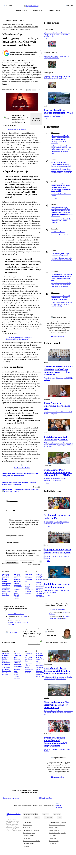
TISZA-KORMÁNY (54, 11)
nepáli (45, 106)
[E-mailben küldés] (45, 89)
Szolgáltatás (48, 817)
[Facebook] (31, 615)
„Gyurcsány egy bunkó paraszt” (16, 129)
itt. (24, 122)
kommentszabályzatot (16, 527)
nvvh (26, 571)
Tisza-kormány (55, 133)
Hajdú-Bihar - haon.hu (28, 843)
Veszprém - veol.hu (53, 841)
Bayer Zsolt (49, 629)
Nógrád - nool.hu (53, 827)
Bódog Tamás (48, 29)
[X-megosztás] (49, 89)
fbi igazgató (51, 631)
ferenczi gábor (5, 571)
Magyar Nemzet (11, 20)
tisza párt (54, 250)
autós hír (46, 698)
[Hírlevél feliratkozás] (39, 612)
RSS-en (11, 624)
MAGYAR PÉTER (37, 11)
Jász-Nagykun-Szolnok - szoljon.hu (57, 822)
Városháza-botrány (25, 29)
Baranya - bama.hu (27, 825)
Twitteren (10, 618)
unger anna (54, 271)
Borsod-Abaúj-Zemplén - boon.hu (31, 830)
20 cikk (35, 487)
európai (46, 579)
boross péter (54, 229)
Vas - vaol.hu (52, 838)
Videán (19, 622)
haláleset (53, 159)
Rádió (59, 817)
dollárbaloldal (28, 24)
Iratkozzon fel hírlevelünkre (16, 614)
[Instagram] (35, 615)
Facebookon (24, 616)
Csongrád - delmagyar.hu (29, 833)
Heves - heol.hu (26, 846)
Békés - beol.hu (26, 827)
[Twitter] (39, 615)
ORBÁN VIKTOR (21, 11)
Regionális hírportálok (31, 814)
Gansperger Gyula (7, 27)
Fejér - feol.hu (26, 838)
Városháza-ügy (6, 24)
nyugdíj (53, 181)
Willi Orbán (47, 733)
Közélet (45, 814)
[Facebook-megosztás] (53, 89)
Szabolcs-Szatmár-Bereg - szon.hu (57, 833)
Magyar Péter (47, 465)
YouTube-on (24, 622)
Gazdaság (57, 814)
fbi (14, 571)
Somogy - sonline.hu (54, 830)
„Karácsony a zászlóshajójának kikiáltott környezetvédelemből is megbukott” (19, 338)
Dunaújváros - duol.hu (28, 835)
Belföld (22, 20)
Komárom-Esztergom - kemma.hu (57, 825)
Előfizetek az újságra (45, 798)
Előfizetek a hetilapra (58, 336)
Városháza (5, 29)
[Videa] (31, 618)
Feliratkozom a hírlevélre (36, 119)
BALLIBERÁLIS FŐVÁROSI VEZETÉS (26, 27)
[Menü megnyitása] (69, 5)
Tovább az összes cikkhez (34, 644)
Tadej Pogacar (48, 664)
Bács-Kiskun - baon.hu (28, 822)
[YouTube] (35, 618)
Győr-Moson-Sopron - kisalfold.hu (31, 841)
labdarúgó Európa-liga (51, 52)
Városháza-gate (14, 29)
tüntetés (46, 362)
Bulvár (37, 817)
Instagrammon (12, 622)
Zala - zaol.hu (52, 843)
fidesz (45, 433)
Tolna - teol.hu (52, 835)
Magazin (26, 817)
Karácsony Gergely (17, 24)
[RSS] (39, 618)
